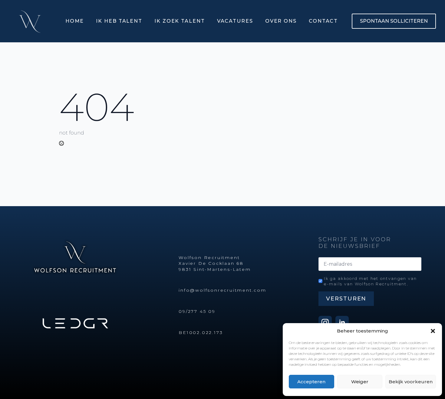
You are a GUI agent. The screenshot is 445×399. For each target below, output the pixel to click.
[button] (433, 331)
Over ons (281, 21)
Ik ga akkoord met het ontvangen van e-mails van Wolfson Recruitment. (370, 281)
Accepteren (311, 381)
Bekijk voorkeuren (411, 381)
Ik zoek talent (179, 21)
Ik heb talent (119, 21)
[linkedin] (342, 322)
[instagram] (325, 322)
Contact (323, 21)
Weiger (359, 381)
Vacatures (235, 21)
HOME (74, 21)
